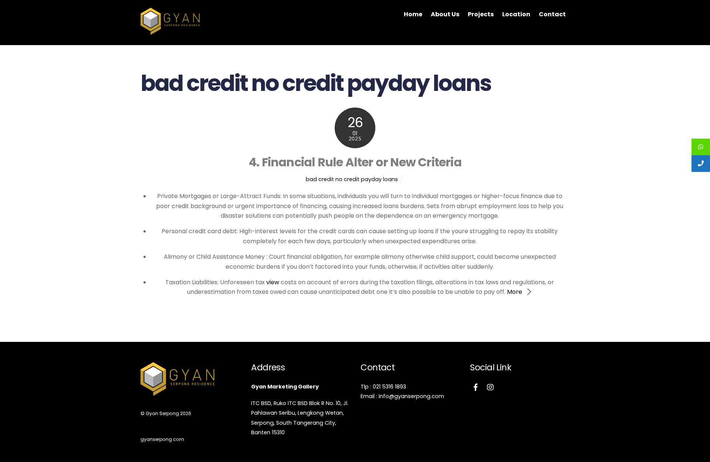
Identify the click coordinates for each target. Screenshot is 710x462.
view (272, 282)
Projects (481, 14)
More (514, 292)
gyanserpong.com (162, 439)
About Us (445, 14)
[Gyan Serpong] (170, 31)
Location (516, 14)
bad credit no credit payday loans (352, 179)
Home (413, 14)
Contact (552, 14)
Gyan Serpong (162, 413)
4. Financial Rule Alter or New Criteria (355, 162)
